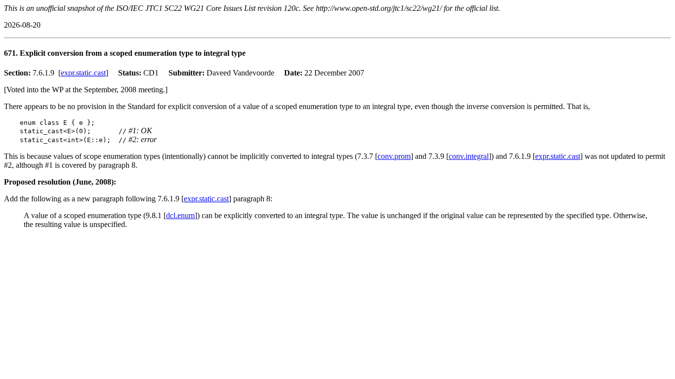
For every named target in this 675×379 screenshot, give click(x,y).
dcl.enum (180, 215)
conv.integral (469, 156)
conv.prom (394, 156)
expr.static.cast (83, 73)
